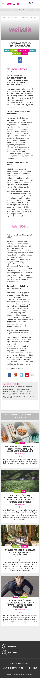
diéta (22, 443)
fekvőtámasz (23, 50)
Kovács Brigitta (18, 69)
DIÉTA (2, 10)
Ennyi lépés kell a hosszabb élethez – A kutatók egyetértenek (20, 552)
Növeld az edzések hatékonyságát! (26, 18)
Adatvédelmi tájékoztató (13, 668)
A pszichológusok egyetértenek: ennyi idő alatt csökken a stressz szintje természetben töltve (20, 498)
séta (23, 491)
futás (16, 597)
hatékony (23, 597)
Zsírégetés (21, 10)
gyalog (17, 491)
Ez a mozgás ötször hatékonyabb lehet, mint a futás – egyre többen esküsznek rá (20, 603)
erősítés (14, 50)
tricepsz (25, 53)
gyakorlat (16, 53)
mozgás (24, 546)
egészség (16, 546)
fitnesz (32, 50)
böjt (17, 443)
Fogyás (8, 10)
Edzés (14, 10)
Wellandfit (21, 453)
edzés (7, 50)
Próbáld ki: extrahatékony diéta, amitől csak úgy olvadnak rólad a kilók (20, 449)
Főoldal (4, 18)
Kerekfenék (30, 10)
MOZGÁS (11, 18)
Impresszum (32, 668)
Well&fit (10, 71)
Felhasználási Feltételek (20, 664)
